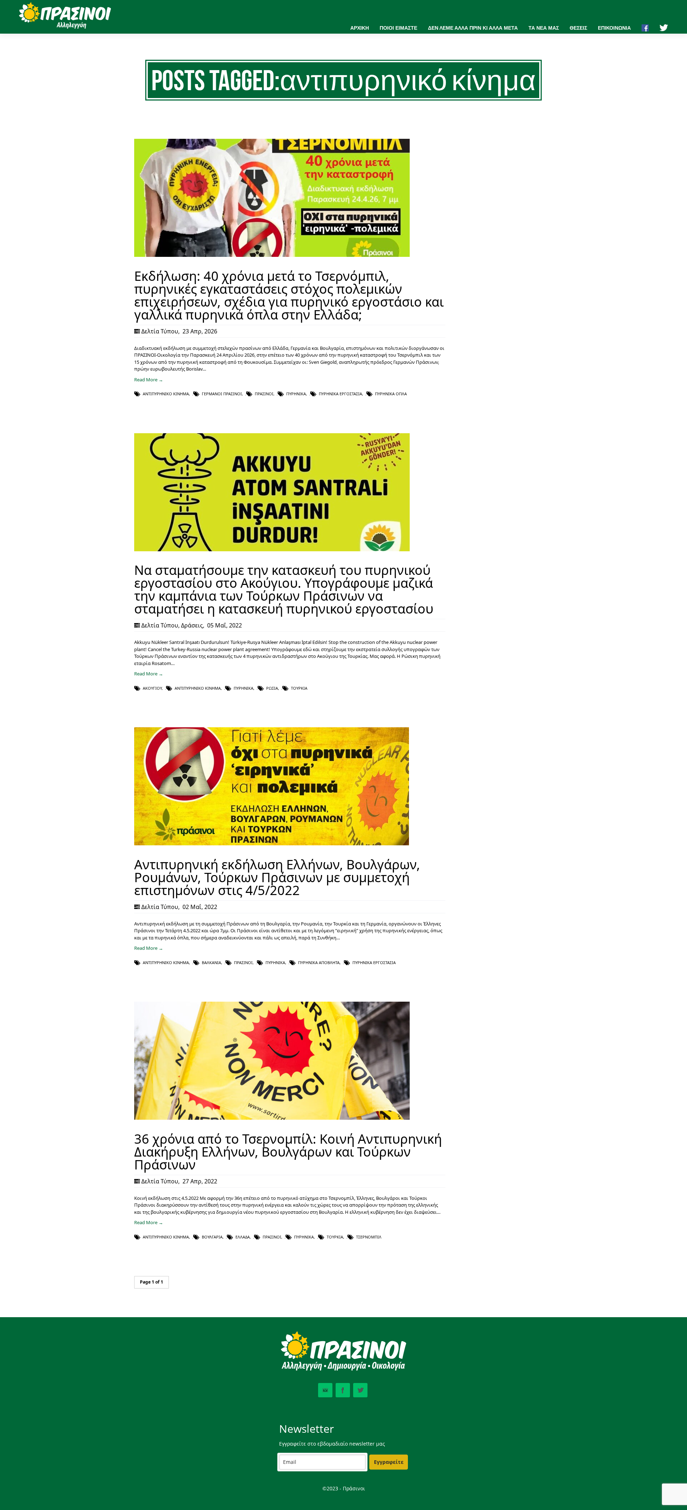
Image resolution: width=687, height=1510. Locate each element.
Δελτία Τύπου (159, 331)
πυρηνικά (296, 393)
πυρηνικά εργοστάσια (340, 393)
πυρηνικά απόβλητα (319, 962)
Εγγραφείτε (389, 1461)
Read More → (148, 379)
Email (325, 1390)
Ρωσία (272, 688)
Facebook (343, 1390)
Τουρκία (299, 688)
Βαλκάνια (211, 962)
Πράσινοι (264, 393)
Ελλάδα (242, 1237)
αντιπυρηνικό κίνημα (166, 393)
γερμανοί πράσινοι (222, 393)
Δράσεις (192, 625)
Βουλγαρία (212, 1237)
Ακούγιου (152, 688)
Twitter (360, 1390)
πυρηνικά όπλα (391, 393)
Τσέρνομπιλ (368, 1237)
